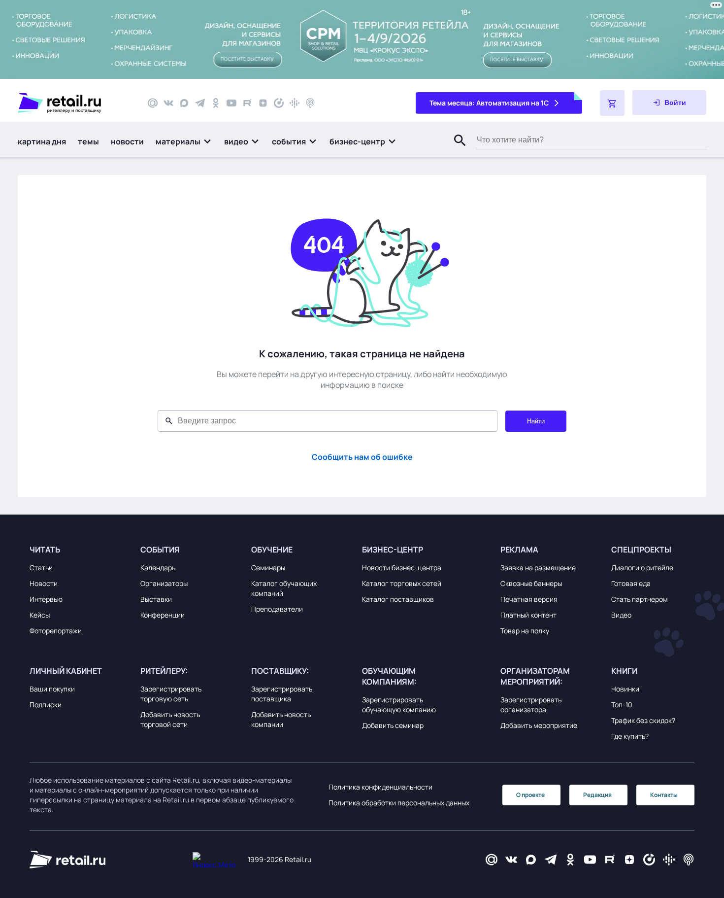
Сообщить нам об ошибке (362, 456)
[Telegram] (200, 103)
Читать (45, 549)
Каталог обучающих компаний (284, 588)
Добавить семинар (393, 725)
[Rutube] (247, 103)
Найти (536, 421)
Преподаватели (277, 609)
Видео (621, 615)
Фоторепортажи (56, 630)
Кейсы (40, 615)
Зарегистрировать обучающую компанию (399, 704)
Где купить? (630, 736)
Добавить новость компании (281, 719)
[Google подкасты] (294, 103)
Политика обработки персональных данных (399, 802)
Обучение (272, 549)
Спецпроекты (641, 549)
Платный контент (528, 615)
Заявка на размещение (538, 567)
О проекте (530, 795)
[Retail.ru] (74, 103)
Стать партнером (639, 599)
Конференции (162, 615)
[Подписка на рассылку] (153, 103)
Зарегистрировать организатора (530, 704)
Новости (44, 583)
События (160, 549)
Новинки (625, 688)
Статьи (41, 567)
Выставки (156, 599)
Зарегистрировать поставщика (281, 693)
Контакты (664, 795)
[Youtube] (231, 103)
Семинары (268, 567)
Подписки (46, 704)
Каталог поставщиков (398, 599)
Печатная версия (529, 599)
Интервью (46, 599)
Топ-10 (621, 704)
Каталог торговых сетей (401, 583)
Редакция (597, 795)
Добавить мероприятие (538, 725)
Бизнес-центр (392, 549)
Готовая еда (631, 583)
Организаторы (164, 583)
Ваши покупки (52, 688)
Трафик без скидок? (643, 720)
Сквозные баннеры (531, 583)
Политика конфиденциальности (380, 787)
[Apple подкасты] (310, 103)
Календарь (157, 567)
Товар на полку (524, 630)
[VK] (168, 103)
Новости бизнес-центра (401, 567)
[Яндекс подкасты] (279, 103)
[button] (184, 141)
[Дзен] (263, 103)
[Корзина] (612, 103)
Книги (624, 670)
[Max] (531, 860)
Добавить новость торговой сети (170, 719)
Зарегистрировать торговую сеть (170, 693)
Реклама (519, 549)
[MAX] (184, 103)
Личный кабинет (66, 670)
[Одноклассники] (216, 103)
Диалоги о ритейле (642, 567)
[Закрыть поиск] (455, 150)
